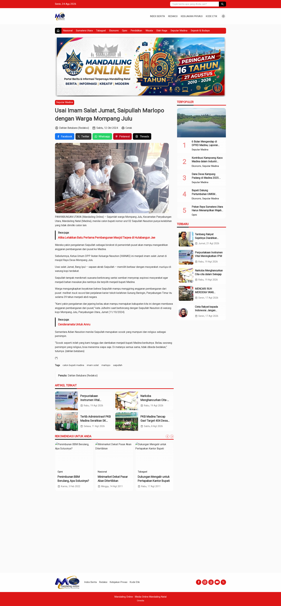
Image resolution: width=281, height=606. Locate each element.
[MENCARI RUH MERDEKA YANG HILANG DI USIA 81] (186, 293)
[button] (222, 4)
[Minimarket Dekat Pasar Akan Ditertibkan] (114, 455)
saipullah (117, 365)
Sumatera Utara (84, 30)
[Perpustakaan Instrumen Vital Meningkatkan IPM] (66, 401)
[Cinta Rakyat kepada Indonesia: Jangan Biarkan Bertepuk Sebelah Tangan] (186, 311)
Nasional (68, 30)
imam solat (93, 365)
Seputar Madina (179, 30)
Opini (124, 30)
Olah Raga (161, 30)
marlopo (105, 365)
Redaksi (173, 16)
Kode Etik (211, 16)
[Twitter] (223, 582)
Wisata (149, 30)
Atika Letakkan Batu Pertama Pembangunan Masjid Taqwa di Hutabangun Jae (106, 237)
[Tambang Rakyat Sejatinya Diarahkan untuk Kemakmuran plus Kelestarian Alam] (186, 239)
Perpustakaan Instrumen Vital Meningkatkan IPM (92, 400)
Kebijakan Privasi (192, 16)
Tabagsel (101, 30)
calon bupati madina (73, 365)
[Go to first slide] (172, 436)
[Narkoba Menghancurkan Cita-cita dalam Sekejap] (126, 401)
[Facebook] (198, 582)
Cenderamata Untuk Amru (74, 324)
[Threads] (211, 582)
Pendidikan (136, 30)
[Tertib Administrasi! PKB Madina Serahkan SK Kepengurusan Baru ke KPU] (66, 421)
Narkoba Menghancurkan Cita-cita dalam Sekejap (153, 400)
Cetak (129, 127)
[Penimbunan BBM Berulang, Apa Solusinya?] (74, 455)
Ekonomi (114, 30)
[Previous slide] (167, 436)
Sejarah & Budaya (200, 30)
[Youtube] (217, 582)
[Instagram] (204, 582)
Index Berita (157, 16)
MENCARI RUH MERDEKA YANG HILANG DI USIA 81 (206, 292)
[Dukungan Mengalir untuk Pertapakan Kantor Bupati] (154, 455)
